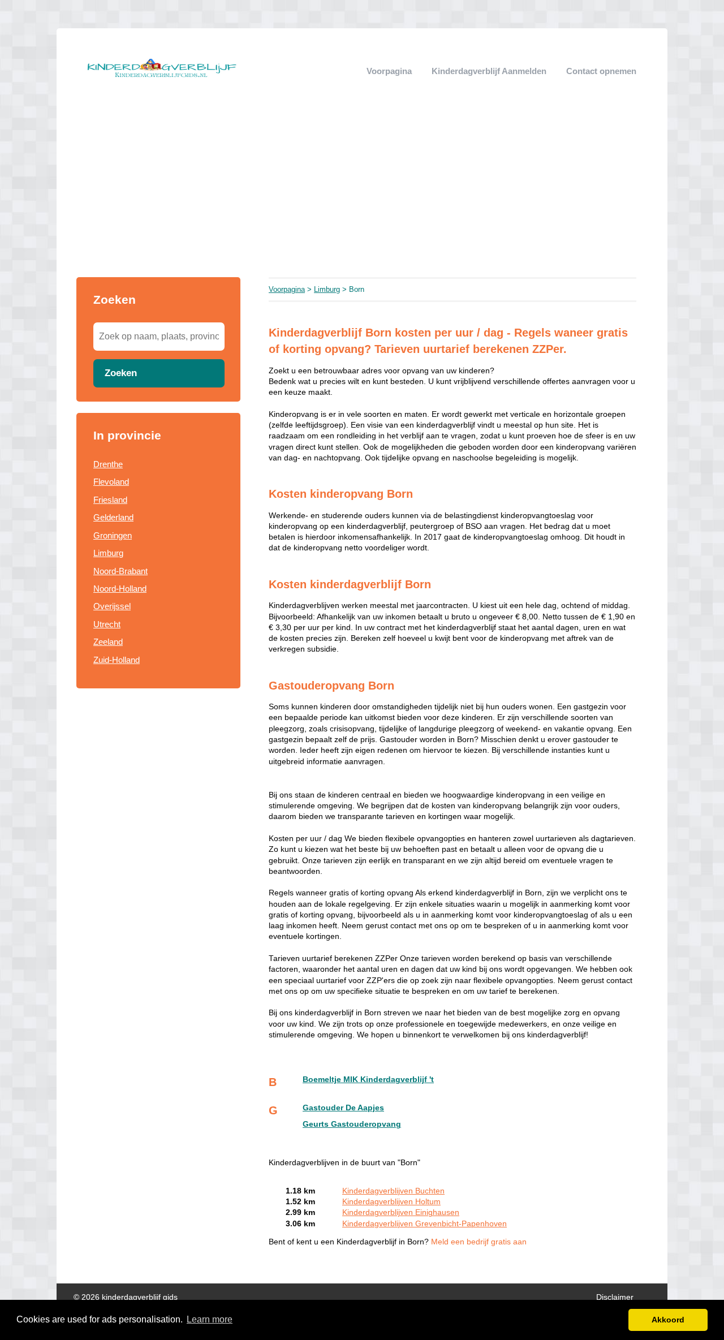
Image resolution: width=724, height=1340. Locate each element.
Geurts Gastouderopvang (352, 1124)
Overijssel (112, 606)
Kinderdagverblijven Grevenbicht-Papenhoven (424, 1224)
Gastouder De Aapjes (343, 1108)
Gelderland (113, 517)
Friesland (110, 500)
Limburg (108, 553)
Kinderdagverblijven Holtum (391, 1201)
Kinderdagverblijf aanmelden (489, 71)
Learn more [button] (209, 1319)
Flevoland (111, 481)
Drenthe (108, 464)
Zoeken (121, 373)
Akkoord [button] (668, 1319)
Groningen (112, 535)
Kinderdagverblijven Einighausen (400, 1212)
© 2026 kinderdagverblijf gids (126, 1297)
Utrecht (106, 624)
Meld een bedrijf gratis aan (479, 1242)
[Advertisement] (362, 192)
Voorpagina (389, 71)
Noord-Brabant (120, 571)
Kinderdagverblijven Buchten (393, 1191)
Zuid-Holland (116, 660)
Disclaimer (615, 1297)
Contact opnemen (601, 71)
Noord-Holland (119, 588)
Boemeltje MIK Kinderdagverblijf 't (368, 1079)
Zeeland (108, 642)
